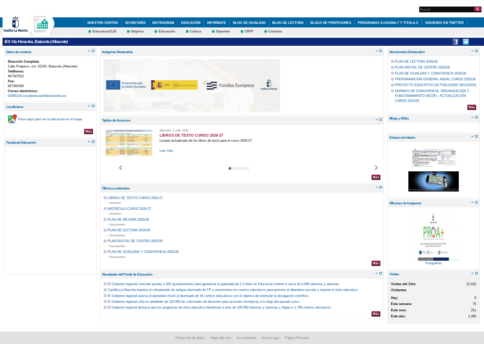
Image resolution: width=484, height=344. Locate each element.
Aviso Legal (270, 338)
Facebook (455, 42)
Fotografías (433, 263)
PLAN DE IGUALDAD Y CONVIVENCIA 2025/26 (143, 252)
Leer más (166, 150)
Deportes (223, 31)
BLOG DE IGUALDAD (249, 23)
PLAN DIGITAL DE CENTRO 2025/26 (135, 241)
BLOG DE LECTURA (288, 23)
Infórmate (216, 23)
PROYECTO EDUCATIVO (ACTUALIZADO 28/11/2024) (435, 85)
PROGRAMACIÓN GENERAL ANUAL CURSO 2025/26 (435, 79)
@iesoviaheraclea (466, 42)
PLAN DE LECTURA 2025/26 (129, 230)
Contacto (275, 31)
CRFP (249, 31)
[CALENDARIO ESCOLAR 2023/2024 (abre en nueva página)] (433, 165)
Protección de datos (190, 338)
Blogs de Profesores (330, 23)
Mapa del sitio (220, 338)
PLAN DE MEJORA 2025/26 (128, 219)
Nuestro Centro (102, 23)
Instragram (163, 23)
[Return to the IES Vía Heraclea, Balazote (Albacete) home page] (41, 33)
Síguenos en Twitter (444, 23)
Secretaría (135, 23)
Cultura (195, 31)
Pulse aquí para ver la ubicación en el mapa (50, 119)
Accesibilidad (246, 338)
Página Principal (297, 338)
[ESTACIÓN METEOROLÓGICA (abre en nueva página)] (433, 189)
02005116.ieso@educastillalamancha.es (37, 96)
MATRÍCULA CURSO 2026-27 (129, 209)
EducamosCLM (104, 31)
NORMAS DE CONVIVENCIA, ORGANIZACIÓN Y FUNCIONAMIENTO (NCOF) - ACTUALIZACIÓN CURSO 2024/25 (432, 96)
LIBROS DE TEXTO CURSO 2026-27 (135, 198)
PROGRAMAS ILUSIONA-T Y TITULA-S (388, 23)
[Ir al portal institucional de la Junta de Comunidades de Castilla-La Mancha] (22, 33)
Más (88, 131)
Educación (190, 23)
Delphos (137, 31)
